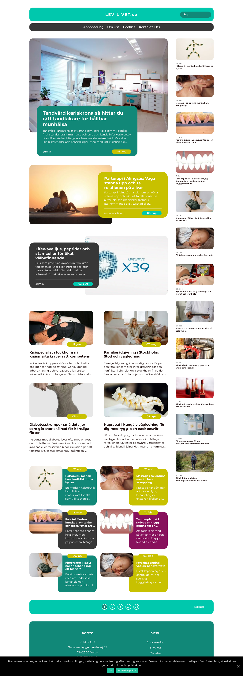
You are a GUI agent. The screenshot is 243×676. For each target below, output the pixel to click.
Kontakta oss (149, 27)
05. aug (152, 212)
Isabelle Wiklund (114, 213)
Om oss (113, 27)
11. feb (148, 512)
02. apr (151, 416)
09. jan (77, 556)
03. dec (148, 556)
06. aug (121, 151)
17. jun (77, 344)
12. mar (77, 512)
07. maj (151, 344)
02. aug (83, 283)
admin (47, 151)
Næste (199, 606)
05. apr (77, 416)
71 (136, 607)
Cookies (129, 27)
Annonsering (93, 27)
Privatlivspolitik (127, 670)
